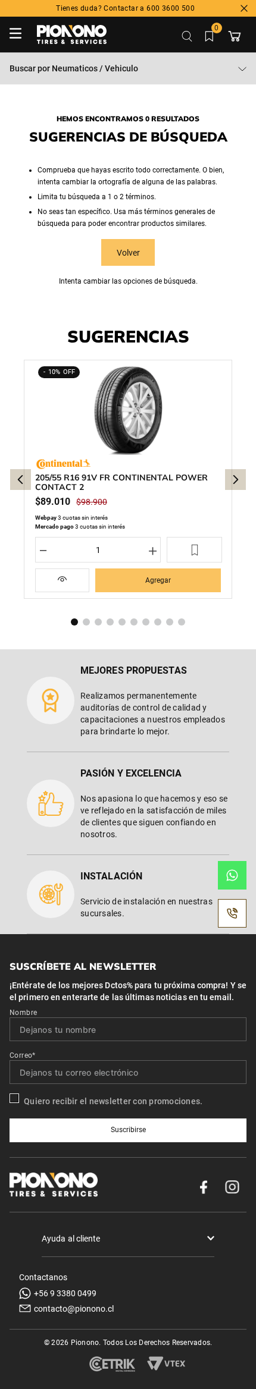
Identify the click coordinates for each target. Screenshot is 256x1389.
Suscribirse (128, 1130)
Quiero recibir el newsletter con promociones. (113, 1101)
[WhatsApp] (232, 875)
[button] (62, 580)
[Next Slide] (235, 479)
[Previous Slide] (20, 479)
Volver (128, 252)
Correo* (23, 1055)
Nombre (23, 1012)
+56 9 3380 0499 (65, 1293)
